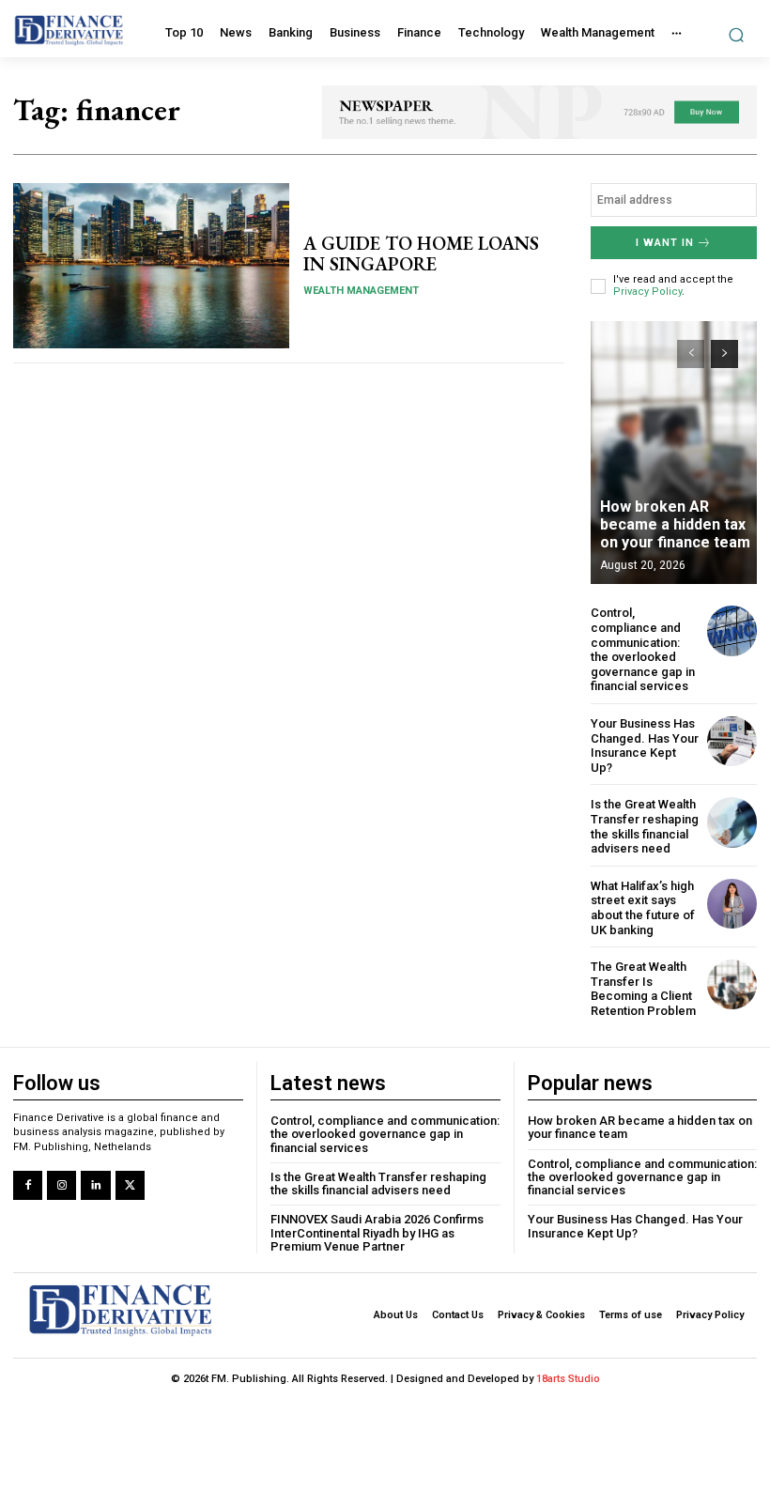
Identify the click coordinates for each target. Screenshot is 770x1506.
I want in (665, 243)
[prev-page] (690, 354)
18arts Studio (568, 1379)
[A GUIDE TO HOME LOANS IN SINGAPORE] (151, 265)
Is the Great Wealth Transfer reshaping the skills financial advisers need (645, 826)
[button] (736, 34)
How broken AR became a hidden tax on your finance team (675, 524)
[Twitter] (130, 1185)
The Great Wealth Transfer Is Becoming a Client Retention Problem (643, 989)
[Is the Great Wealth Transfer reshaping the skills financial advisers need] (732, 822)
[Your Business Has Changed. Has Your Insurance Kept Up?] (732, 741)
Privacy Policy (647, 291)
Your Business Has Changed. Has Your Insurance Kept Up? (645, 745)
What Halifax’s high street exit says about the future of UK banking (643, 908)
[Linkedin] (95, 1185)
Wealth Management (361, 290)
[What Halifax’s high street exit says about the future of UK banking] (732, 904)
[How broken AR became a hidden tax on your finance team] (674, 452)
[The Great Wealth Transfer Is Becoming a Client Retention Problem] (732, 984)
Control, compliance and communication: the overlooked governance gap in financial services (643, 649)
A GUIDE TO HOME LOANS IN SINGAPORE (421, 253)
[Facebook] (27, 1185)
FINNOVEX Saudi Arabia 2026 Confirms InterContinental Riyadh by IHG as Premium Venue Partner (377, 1232)
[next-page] (724, 354)
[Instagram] (61, 1185)
